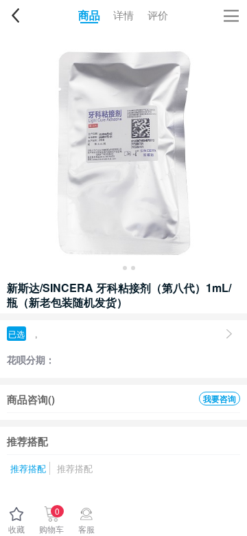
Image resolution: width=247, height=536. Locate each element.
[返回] (15, 15)
